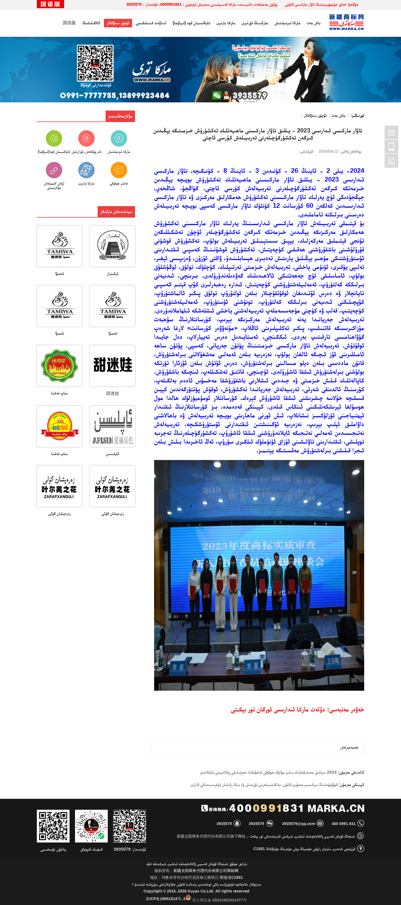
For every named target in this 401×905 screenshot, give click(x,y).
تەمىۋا (59, 273)
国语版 (69, 22)
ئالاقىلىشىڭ (91, 22)
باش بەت (314, 22)
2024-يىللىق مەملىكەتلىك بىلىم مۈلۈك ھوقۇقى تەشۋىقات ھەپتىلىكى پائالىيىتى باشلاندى (268, 772)
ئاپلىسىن (112, 453)
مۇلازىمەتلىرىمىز (120, 116)
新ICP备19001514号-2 (165, 899)
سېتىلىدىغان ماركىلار (116, 211)
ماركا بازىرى (226, 22)
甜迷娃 (112, 393)
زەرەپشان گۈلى (112, 513)
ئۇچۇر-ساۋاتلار (118, 22)
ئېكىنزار (112, 273)
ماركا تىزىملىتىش (287, 22)
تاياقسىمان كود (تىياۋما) (191, 22)
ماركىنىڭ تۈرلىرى (255, 22)
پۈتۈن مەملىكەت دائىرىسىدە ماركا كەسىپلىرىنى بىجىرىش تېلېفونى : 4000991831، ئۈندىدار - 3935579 (201, 4)
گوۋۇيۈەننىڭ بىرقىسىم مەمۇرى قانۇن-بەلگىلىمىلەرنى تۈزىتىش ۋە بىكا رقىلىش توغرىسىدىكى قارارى (264, 784)
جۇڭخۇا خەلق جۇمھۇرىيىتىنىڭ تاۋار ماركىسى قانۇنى (322, 4)
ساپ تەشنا (59, 393)
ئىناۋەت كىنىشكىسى (151, 22)
